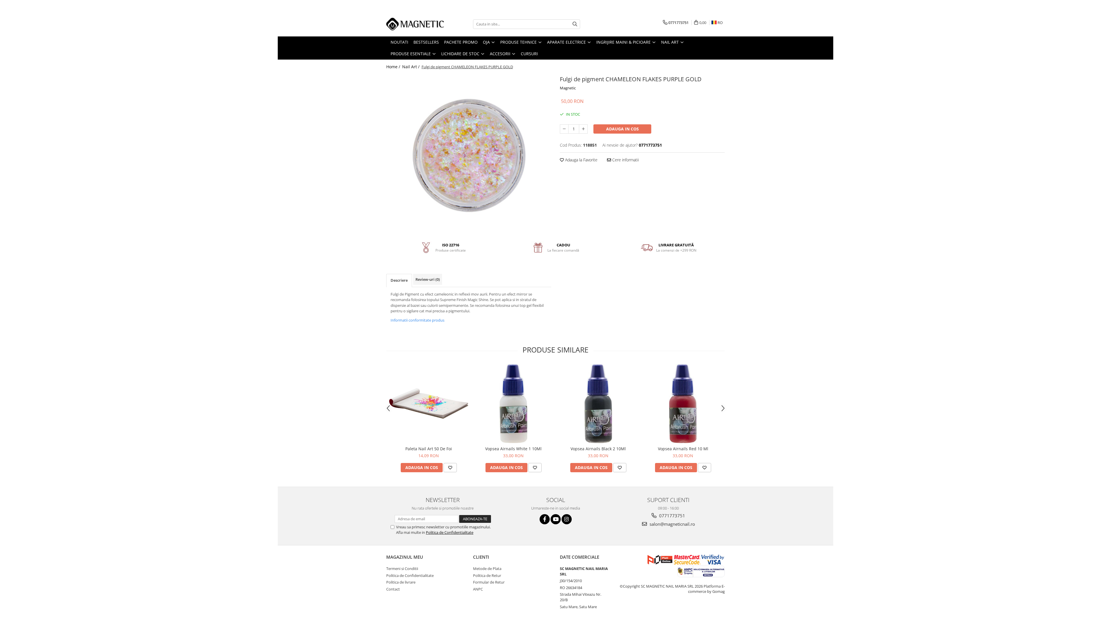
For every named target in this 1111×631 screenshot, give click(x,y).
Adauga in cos (622, 129)
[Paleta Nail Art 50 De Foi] (428, 403)
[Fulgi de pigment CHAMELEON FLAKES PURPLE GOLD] (468, 155)
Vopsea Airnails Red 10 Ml (683, 448)
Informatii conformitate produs (417, 320)
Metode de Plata (487, 568)
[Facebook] (545, 519)
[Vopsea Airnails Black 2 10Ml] (598, 403)
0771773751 (671, 516)
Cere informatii (625, 160)
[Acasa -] (415, 24)
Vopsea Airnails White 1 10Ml (513, 448)
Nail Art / (411, 66)
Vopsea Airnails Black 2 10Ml (598, 448)
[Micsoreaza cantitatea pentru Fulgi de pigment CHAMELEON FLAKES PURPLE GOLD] (564, 129)
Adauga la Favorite (580, 160)
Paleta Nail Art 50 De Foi (428, 448)
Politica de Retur (487, 575)
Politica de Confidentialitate (449, 532)
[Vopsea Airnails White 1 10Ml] (513, 403)
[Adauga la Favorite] (450, 467)
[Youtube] (556, 519)
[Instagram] (567, 519)
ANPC (478, 589)
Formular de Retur (489, 582)
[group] (468, 155)
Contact (393, 589)
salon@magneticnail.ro (671, 524)
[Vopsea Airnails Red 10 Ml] (682, 403)
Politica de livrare (400, 582)
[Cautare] (575, 24)
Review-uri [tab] (427, 279)
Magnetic (568, 88)
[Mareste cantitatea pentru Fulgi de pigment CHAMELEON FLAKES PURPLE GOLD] (583, 129)
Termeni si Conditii (402, 568)
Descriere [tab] (399, 280)
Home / (393, 66)
